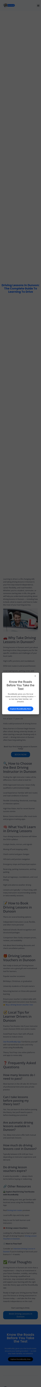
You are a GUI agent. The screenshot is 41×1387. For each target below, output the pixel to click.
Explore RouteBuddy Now (20, 709)
